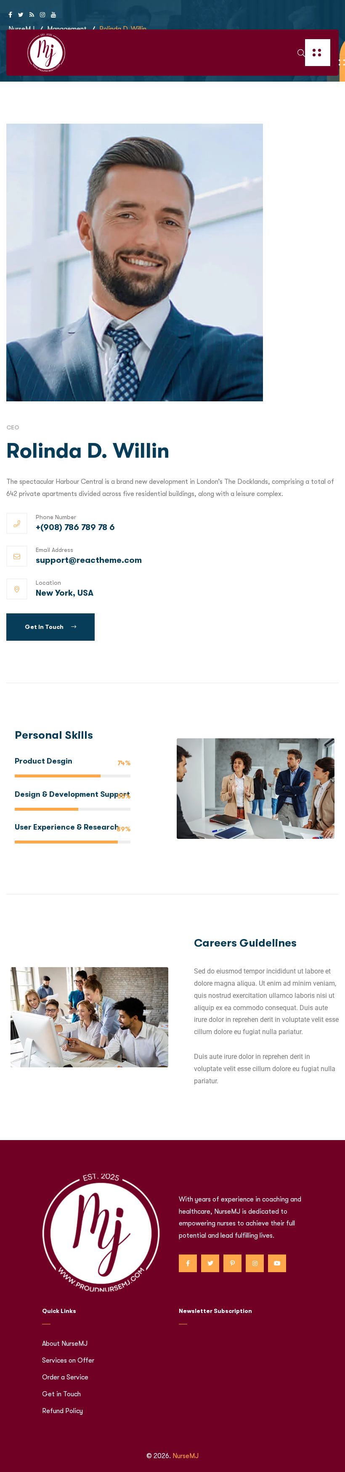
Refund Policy (62, 1411)
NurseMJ (185, 1456)
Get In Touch (45, 626)
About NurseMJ (65, 1343)
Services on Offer (68, 1360)
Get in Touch (61, 1394)
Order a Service (65, 1377)
